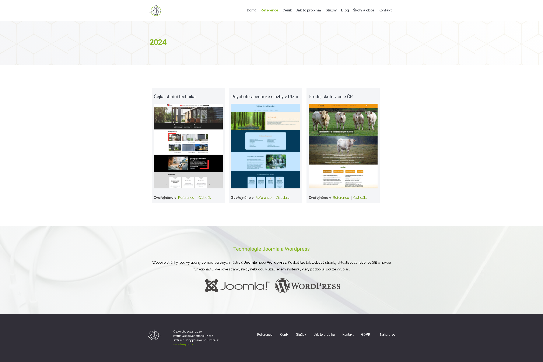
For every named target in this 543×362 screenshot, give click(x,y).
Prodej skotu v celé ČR (331, 96)
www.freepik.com (184, 344)
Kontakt (348, 335)
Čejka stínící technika (175, 96)
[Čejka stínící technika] (188, 146)
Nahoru (385, 335)
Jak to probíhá (324, 335)
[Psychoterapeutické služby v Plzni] (265, 146)
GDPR (365, 335)
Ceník (284, 335)
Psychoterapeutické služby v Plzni (264, 96)
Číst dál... (205, 198)
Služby (301, 335)
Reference (186, 198)
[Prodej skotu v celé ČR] (343, 146)
